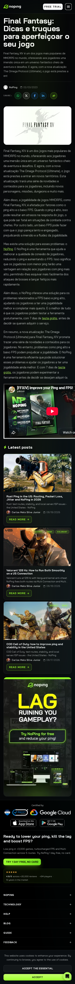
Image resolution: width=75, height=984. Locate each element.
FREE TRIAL (52, 6)
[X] (26, 95)
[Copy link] (53, 95)
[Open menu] (68, 7)
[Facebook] (34, 95)
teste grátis (49, 318)
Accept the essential (37, 968)
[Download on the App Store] (23, 823)
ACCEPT (37, 977)
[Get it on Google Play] (52, 823)
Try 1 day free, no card (22, 861)
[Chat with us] (67, 976)
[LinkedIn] (43, 95)
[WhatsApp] (17, 95)
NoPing (8, 249)
